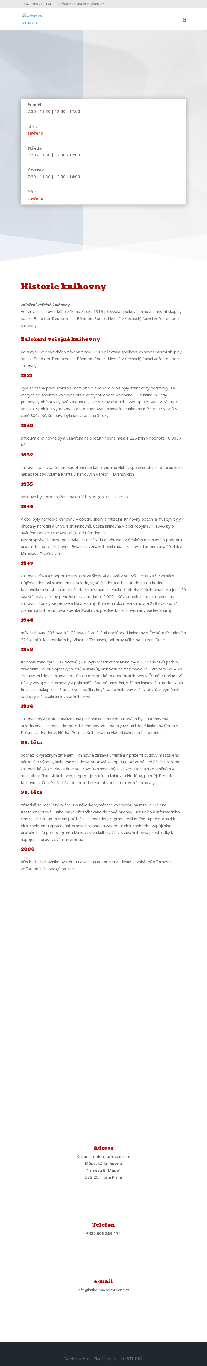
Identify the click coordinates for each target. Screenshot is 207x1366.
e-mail (103, 1281)
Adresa (103, 1148)
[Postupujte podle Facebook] (103, 1313)
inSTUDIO (132, 1358)
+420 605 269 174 (37, 4)
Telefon (103, 1225)
